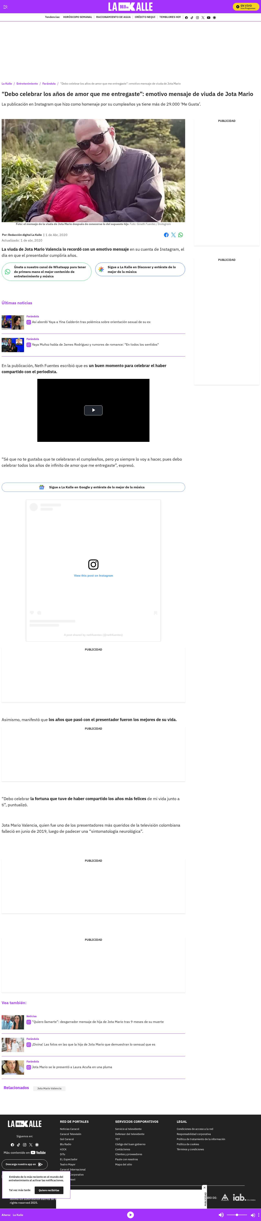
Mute (221, 1214)
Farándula (49, 83)
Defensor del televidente (129, 1134)
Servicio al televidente (128, 1129)
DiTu (62, 1154)
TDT (117, 1139)
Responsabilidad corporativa (194, 1134)
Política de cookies (188, 1144)
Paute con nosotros (126, 1159)
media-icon (130, 1215)
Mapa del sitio (123, 1164)
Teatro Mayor (67, 1164)
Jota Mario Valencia (49, 1088)
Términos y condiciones (190, 1149)
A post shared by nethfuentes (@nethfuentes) (93, 634)
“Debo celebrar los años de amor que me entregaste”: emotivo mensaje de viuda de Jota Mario (120, 83)
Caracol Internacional (73, 1169)
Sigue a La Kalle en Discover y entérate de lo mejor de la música (142, 269)
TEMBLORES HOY (170, 17)
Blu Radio (65, 1144)
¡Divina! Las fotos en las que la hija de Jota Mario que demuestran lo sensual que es (93, 1044)
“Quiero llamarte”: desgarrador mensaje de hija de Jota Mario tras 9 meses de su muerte (98, 1022)
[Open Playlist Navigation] (258, 1215)
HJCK (63, 1149)
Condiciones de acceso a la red (195, 1129)
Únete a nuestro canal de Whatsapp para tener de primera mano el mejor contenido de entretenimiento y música (50, 271)
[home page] (130, 6)
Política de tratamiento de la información (201, 1139)
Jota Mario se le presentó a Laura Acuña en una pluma (72, 1067)
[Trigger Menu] (5, 6)
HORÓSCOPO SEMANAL (77, 17)
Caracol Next (67, 1180)
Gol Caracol (67, 1139)
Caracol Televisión (70, 1134)
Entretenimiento (27, 83)
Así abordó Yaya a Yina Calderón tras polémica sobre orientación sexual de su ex (91, 322)
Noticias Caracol (69, 1129)
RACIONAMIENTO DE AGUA (113, 17)
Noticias (32, 1016)
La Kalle (7, 83)
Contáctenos (122, 1149)
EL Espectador (68, 1159)
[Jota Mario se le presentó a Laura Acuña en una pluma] (13, 1067)
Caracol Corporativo (72, 1175)
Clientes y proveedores (128, 1154)
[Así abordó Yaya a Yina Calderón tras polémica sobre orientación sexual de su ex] (13, 322)
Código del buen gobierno (130, 1144)
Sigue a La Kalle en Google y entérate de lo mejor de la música (97, 487)
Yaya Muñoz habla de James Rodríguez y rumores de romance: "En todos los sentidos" (95, 344)
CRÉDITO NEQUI (145, 17)
